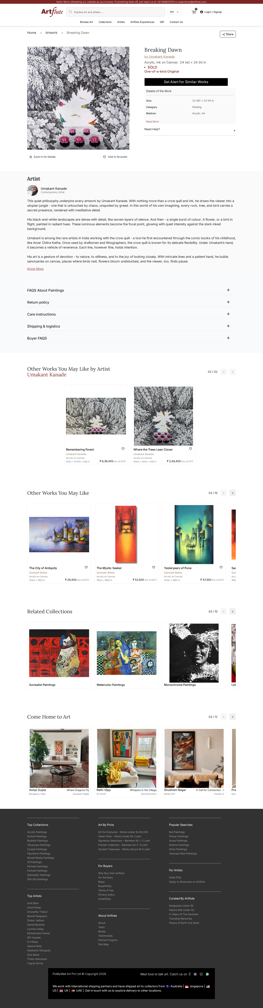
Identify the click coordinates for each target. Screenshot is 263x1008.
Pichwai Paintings (37, 866)
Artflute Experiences (142, 21)
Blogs (101, 881)
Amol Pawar (34, 907)
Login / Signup (213, 11)
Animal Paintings (37, 836)
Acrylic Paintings (37, 832)
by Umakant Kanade (159, 56)
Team (101, 927)
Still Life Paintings (37, 879)
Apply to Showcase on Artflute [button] (187, 881)
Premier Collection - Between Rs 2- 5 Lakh (123, 844)
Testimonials (105, 935)
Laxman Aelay (35, 928)
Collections (105, 21)
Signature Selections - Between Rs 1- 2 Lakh (124, 840)
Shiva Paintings (178, 849)
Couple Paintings (37, 849)
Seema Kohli (34, 946)
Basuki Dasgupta (37, 916)
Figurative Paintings (38, 853)
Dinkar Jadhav (35, 920)
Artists (121, 21)
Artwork (51, 33)
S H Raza (32, 941)
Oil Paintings (34, 862)
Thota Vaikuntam (37, 958)
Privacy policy (106, 894)
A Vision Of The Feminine (183, 914)
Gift (162, 21)
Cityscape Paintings (38, 844)
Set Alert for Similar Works (186, 82)
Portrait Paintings (37, 870)
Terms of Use (106, 890)
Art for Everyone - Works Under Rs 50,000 (123, 832)
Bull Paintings (177, 832)
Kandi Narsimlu (36, 924)
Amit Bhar (33, 903)
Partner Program (108, 939)
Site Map (103, 944)
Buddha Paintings (37, 840)
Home (31, 33)
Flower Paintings (178, 836)
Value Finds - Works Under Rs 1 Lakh (119, 836)
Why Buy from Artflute (111, 873)
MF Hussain (34, 937)
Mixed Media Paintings (40, 857)
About (101, 922)
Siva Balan (33, 954)
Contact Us (176, 21)
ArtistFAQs (104, 898)
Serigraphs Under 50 (181, 905)
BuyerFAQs (104, 885)
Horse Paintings (178, 840)
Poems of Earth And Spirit (184, 922)
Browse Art (86, 21)
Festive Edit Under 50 (181, 909)
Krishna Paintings (179, 844)
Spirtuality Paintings (38, 874)
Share (229, 34)
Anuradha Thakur (37, 911)
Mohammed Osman (38, 933)
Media (102, 931)
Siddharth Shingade (38, 950)
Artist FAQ (175, 877)
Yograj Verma (35, 963)
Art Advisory (105, 877)
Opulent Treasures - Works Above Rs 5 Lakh (124, 849)
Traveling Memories (180, 918)
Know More (35, 269)
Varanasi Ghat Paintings (183, 853)
